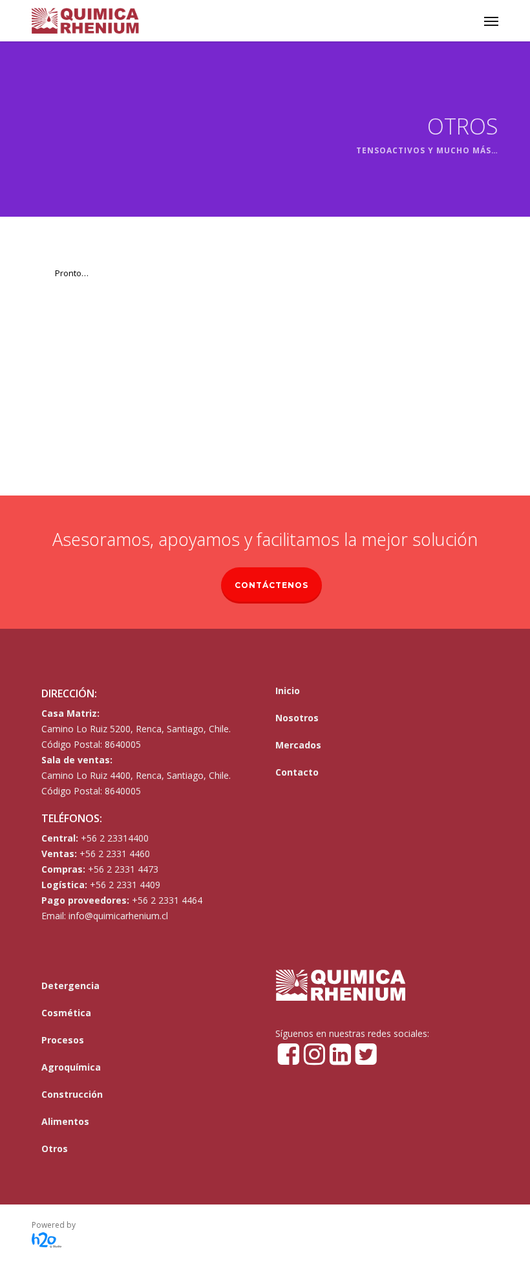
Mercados (298, 745)
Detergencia (70, 985)
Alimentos (65, 1121)
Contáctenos (271, 585)
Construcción (72, 1094)
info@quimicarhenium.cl (118, 916)
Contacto (297, 772)
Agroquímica (71, 1067)
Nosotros (297, 718)
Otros (54, 1148)
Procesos (62, 1040)
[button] (491, 20)
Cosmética (66, 1013)
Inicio (287, 690)
